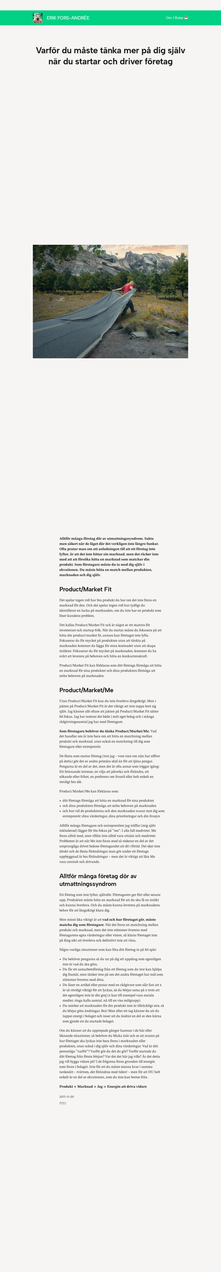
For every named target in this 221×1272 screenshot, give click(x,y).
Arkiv (62, 1103)
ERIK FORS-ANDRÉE (68, 18)
